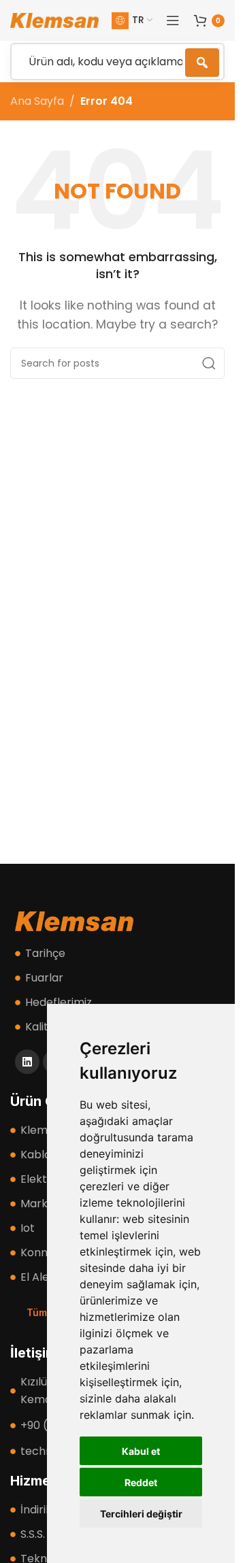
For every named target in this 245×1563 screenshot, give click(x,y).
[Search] (209, 363)
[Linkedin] (27, 1061)
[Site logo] (54, 19)
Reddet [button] (141, 1482)
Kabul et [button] (141, 1451)
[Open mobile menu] (172, 20)
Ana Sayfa (37, 101)
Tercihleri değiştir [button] (141, 1513)
